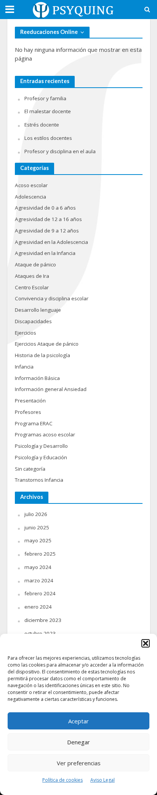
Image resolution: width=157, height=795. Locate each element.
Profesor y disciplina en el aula (60, 151)
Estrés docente (41, 124)
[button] (145, 643)
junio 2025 (36, 527)
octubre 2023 (40, 633)
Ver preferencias (79, 763)
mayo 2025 (37, 540)
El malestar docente (47, 111)
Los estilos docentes (48, 138)
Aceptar (78, 721)
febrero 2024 (40, 593)
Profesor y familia (45, 98)
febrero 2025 (40, 553)
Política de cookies (62, 780)
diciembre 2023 (42, 620)
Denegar (78, 742)
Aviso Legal (102, 780)
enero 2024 (38, 606)
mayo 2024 (37, 567)
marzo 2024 (38, 580)
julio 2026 (35, 514)
